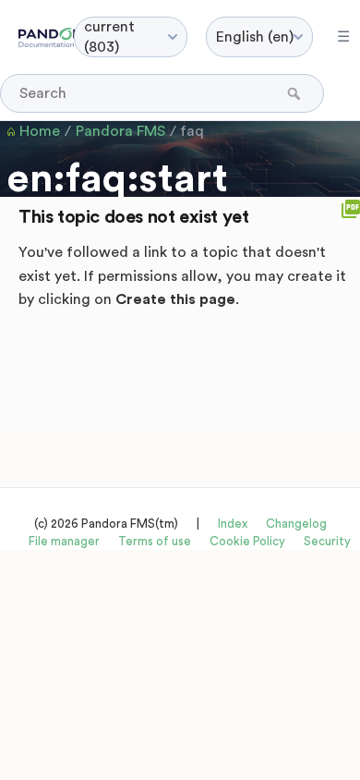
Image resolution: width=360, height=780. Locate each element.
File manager (64, 541)
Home (39, 131)
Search (296, 93)
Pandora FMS (120, 131)
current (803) (109, 37)
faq (192, 131)
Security (327, 541)
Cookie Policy (247, 541)
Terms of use (154, 541)
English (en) (255, 37)
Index (232, 524)
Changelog (296, 524)
